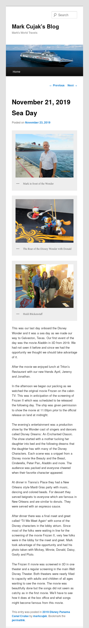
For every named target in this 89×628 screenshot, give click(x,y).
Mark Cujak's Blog (35, 26)
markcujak (40, 616)
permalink (18, 620)
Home (16, 71)
